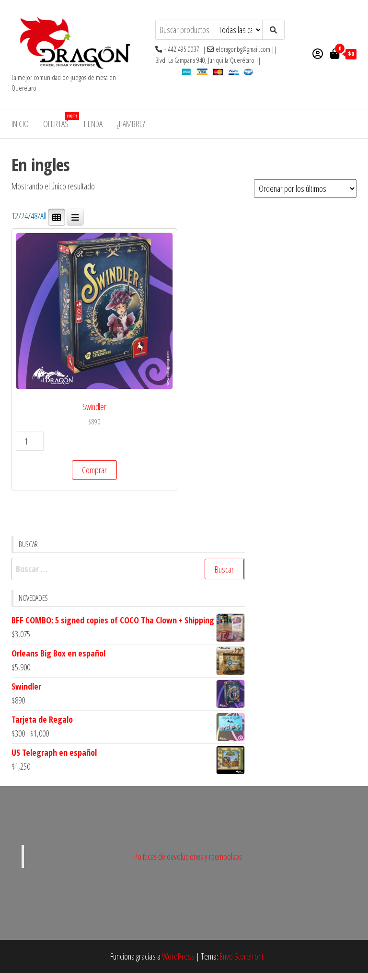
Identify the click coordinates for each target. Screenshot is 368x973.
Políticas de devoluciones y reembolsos (188, 856)
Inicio (20, 123)
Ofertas (59, 121)
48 (34, 216)
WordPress (178, 956)
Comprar (94, 470)
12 (15, 216)
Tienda (93, 123)
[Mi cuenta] (317, 53)
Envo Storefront (241, 956)
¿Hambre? (131, 123)
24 (24, 216)
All (43, 216)
